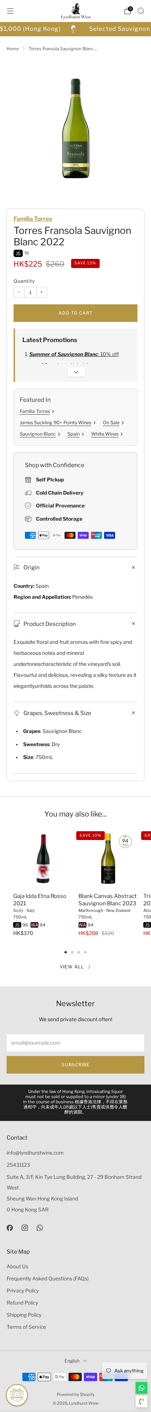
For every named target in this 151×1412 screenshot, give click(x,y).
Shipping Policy (24, 1315)
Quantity (24, 281)
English (72, 1361)
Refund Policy (22, 1303)
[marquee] (75, 29)
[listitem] (75, 1103)
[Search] (140, 10)
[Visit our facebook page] (9, 1227)
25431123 (18, 1165)
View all (72, 966)
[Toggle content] (76, 372)
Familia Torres (33, 218)
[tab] (66, 952)
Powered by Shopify (76, 1394)
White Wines (104, 434)
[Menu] (10, 11)
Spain (73, 434)
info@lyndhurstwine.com (35, 1153)
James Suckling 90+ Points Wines (55, 422)
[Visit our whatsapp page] (39, 1227)
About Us (17, 1266)
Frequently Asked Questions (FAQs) (48, 1278)
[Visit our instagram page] (24, 1227)
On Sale (111, 422)
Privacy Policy (23, 1291)
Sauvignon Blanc (38, 434)
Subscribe (76, 1064)
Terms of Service (26, 1327)
